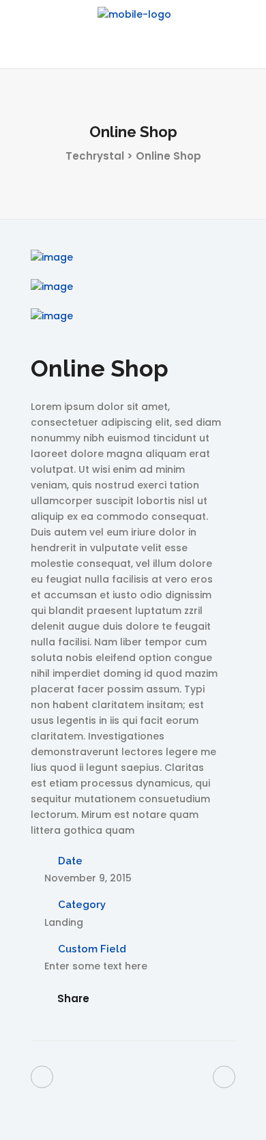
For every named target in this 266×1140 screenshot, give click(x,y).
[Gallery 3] (133, 316)
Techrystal (94, 156)
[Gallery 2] (133, 287)
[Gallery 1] (133, 257)
